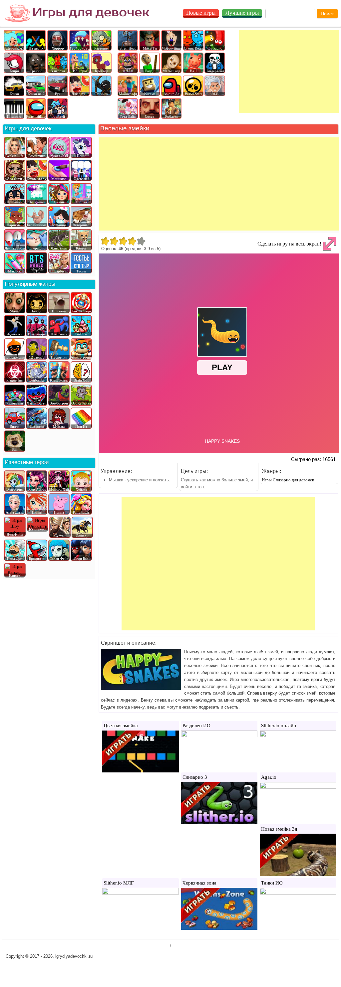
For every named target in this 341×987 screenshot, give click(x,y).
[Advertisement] (289, 71)
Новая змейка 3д (279, 829)
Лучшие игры (242, 13)
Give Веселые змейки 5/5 (141, 241)
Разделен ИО (196, 725)
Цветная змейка (121, 725)
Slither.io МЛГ (119, 883)
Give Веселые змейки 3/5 (123, 241)
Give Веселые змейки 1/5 (105, 241)
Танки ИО (272, 883)
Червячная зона (199, 883)
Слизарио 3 (194, 777)
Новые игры (200, 13)
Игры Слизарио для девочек (288, 479)
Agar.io (268, 777)
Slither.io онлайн (278, 725)
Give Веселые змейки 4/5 (132, 241)
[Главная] (77, 13)
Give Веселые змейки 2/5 (114, 241)
